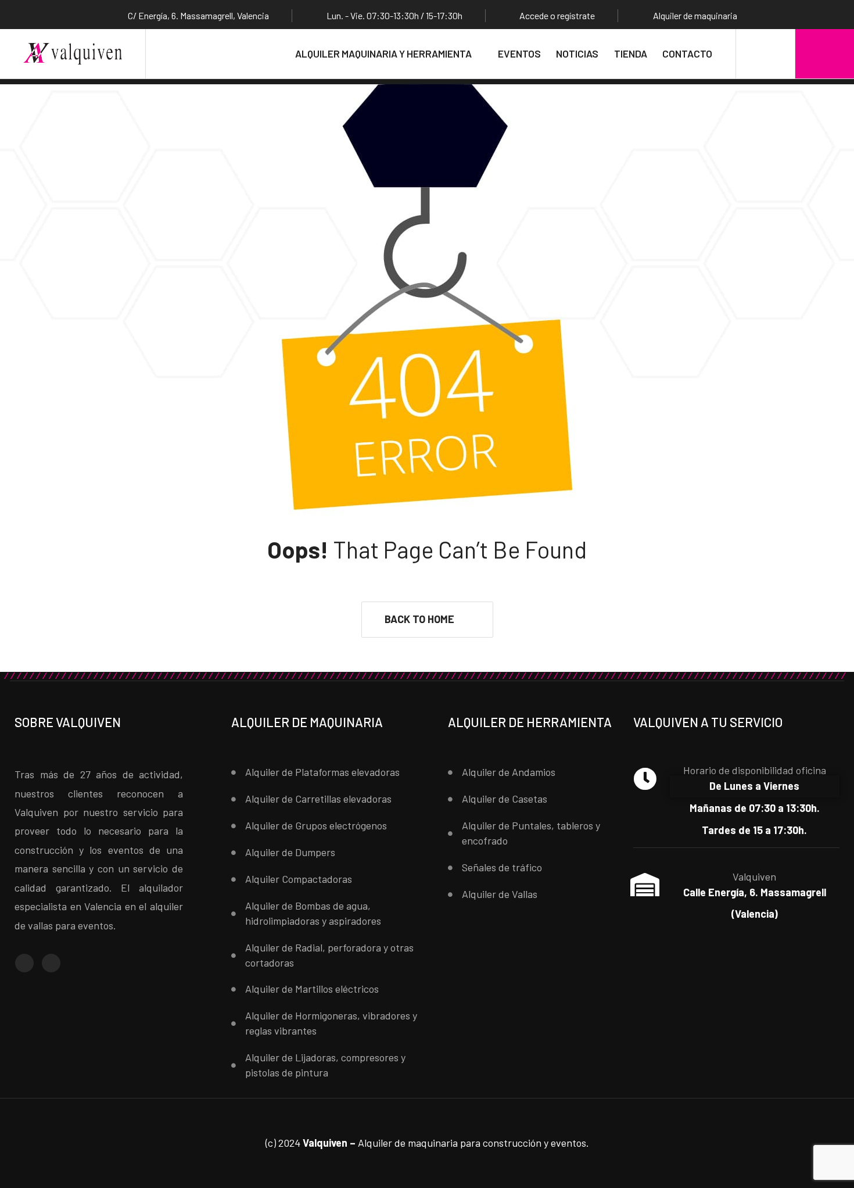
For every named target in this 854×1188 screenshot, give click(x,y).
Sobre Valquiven (68, 721)
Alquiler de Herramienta (530, 721)
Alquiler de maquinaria (307, 721)
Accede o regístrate (557, 15)
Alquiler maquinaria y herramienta (383, 53)
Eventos (519, 53)
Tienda (630, 53)
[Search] (765, 53)
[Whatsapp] (51, 963)
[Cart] (824, 53)
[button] (427, 620)
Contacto (687, 53)
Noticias (577, 53)
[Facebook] (24, 963)
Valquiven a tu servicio (708, 721)
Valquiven (754, 876)
